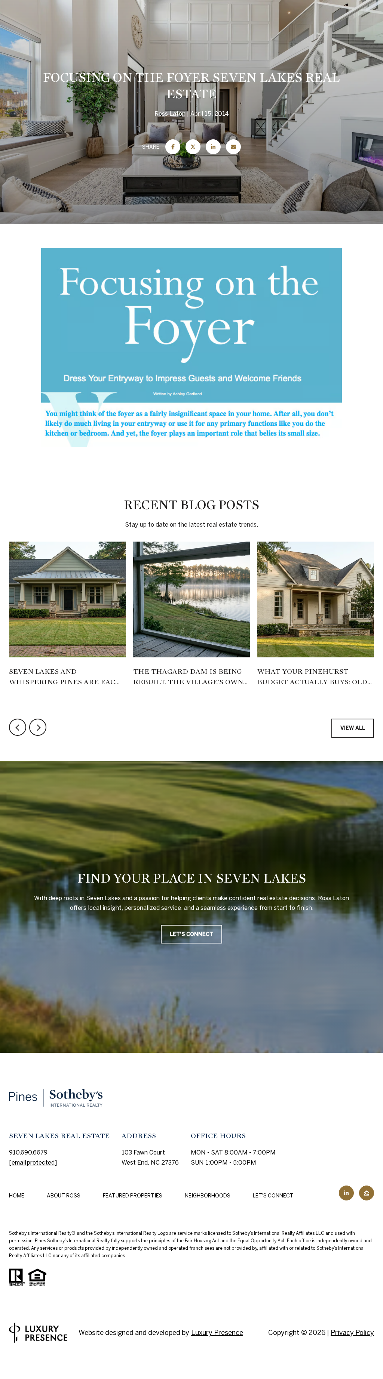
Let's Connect (273, 1196)
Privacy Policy (352, 1332)
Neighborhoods (207, 1196)
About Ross (63, 1196)
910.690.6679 (28, 1152)
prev (17, 727)
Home (16, 1196)
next (37, 727)
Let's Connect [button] (191, 934)
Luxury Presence (217, 1332)
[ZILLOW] (366, 1193)
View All (352, 728)
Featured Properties (132, 1196)
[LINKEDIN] (346, 1193)
